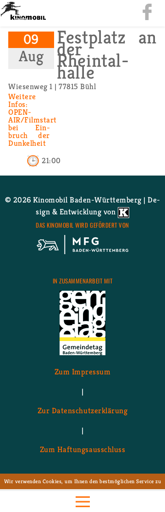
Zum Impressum (83, 372)
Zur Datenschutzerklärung (82, 410)
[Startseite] (23, 11)
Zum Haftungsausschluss (82, 449)
